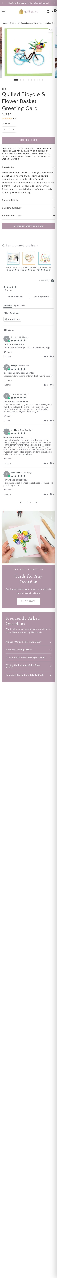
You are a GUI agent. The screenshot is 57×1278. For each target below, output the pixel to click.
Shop (12, 23)
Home (4, 23)
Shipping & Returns (12, 207)
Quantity (6, 123)
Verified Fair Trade (11, 215)
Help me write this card (30, 226)
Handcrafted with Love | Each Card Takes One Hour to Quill (30, 3)
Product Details (10, 200)
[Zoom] (50, 30)
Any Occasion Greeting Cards (29, 23)
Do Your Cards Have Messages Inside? (26, 657)
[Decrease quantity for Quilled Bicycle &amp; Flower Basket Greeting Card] (4, 129)
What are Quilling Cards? (19, 649)
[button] (8, 351)
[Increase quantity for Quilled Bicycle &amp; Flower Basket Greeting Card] (13, 129)
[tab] (15, 296)
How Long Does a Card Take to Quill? (25, 675)
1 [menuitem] (27, 502)
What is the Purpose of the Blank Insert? (23, 666)
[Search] (48, 11)
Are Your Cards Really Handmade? (24, 642)
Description (8, 167)
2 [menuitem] (30, 502)
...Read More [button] (27, 454)
